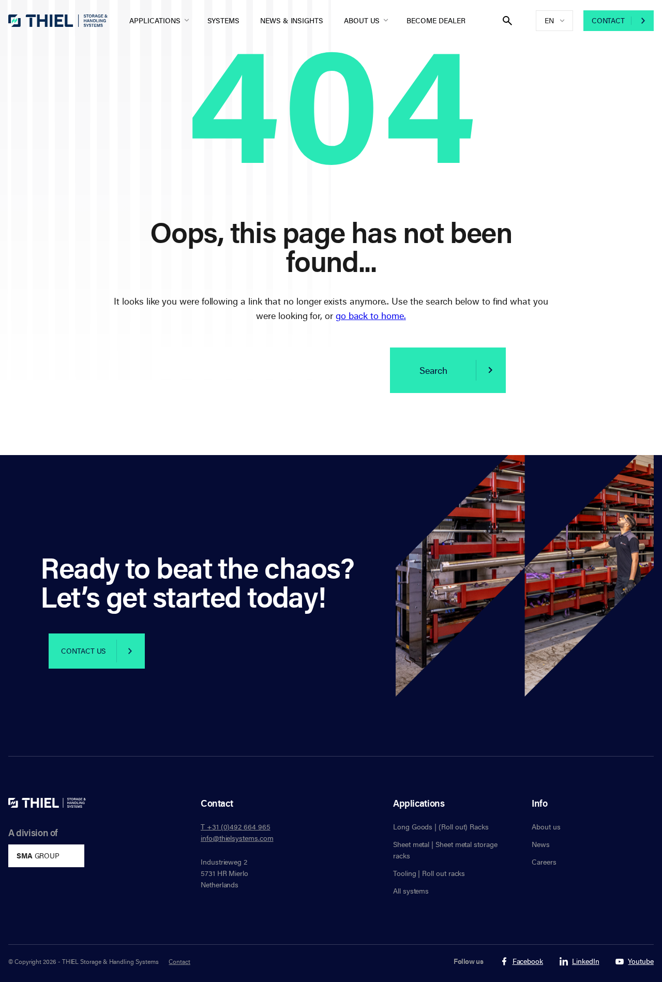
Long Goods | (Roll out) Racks (441, 827)
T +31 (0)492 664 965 (235, 827)
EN (549, 20)
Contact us (83, 651)
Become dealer (436, 20)
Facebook (528, 961)
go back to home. (371, 315)
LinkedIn (585, 961)
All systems (411, 891)
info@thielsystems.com (237, 838)
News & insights (291, 20)
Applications (154, 20)
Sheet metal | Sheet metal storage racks (445, 849)
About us (362, 20)
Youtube (641, 961)
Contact (608, 20)
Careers (544, 862)
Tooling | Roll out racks (429, 873)
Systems (223, 20)
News (541, 844)
